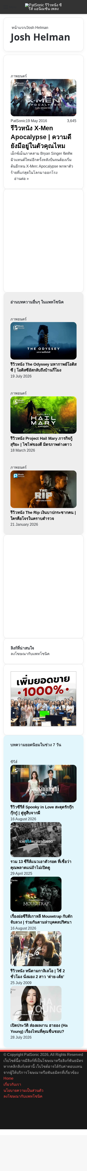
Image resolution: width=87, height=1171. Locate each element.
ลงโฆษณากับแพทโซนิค (30, 654)
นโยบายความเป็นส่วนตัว (23, 1090)
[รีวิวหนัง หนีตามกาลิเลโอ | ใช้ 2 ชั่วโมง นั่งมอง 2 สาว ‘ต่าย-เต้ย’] (35, 965)
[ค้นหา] (81, 8)
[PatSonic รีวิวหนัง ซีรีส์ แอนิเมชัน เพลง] (43, 7)
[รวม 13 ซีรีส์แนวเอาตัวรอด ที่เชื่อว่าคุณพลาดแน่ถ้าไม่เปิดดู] (35, 856)
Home (8, 1078)
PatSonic (18, 121)
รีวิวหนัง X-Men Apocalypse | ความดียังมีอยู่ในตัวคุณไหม (41, 137)
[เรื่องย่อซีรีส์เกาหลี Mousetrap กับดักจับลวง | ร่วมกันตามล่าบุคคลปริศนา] (35, 910)
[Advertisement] (43, 240)
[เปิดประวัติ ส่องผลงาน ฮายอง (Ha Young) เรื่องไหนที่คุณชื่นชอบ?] (35, 1020)
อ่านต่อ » (21, 179)
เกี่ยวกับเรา (12, 1084)
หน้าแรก (18, 28)
